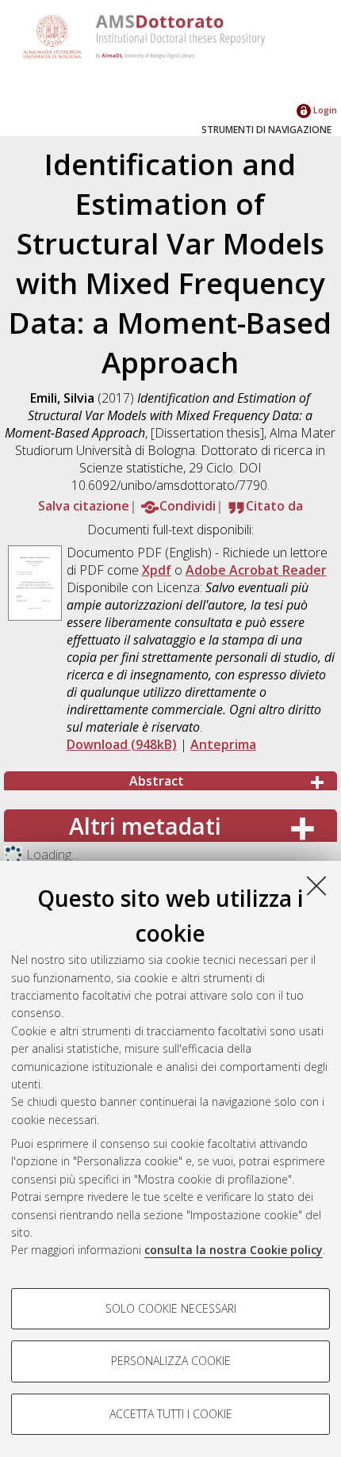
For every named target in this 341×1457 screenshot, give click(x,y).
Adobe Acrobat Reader (256, 570)
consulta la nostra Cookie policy (233, 1249)
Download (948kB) (122, 744)
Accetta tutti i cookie (170, 1413)
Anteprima (223, 744)
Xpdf (156, 570)
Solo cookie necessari (170, 1308)
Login (324, 110)
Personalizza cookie (171, 1360)
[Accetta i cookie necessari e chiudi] (316, 885)
